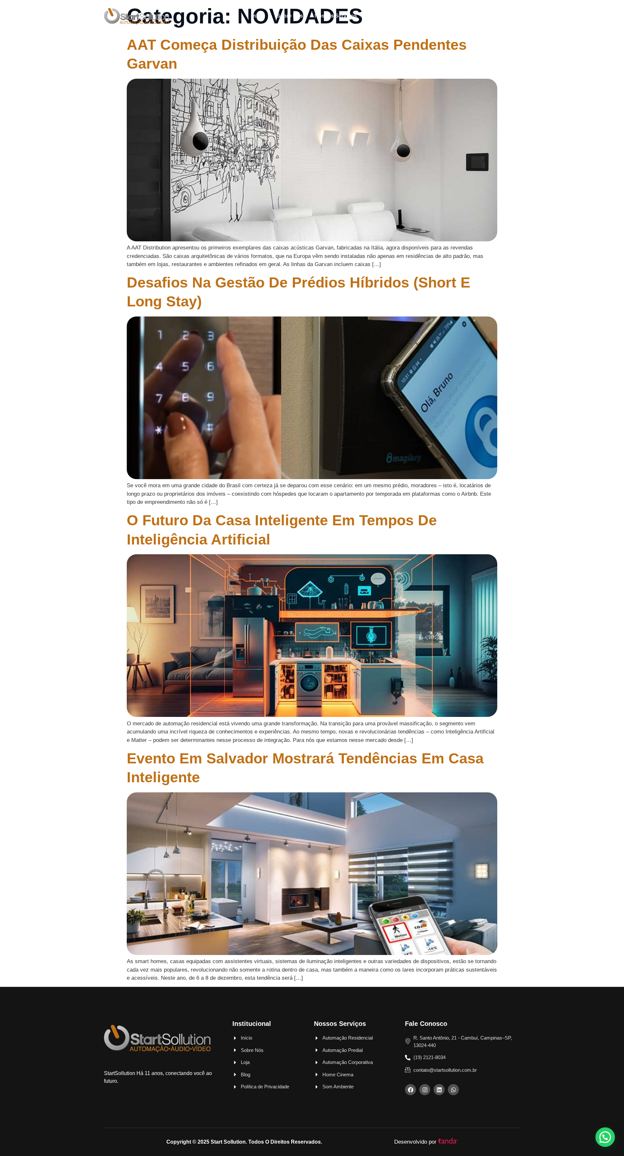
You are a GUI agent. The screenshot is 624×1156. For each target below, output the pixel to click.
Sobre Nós (290, 16)
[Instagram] (460, 17)
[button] (605, 1137)
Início (258, 16)
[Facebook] (446, 17)
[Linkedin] (475, 17)
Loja (381, 16)
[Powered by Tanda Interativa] (448, 1142)
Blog (404, 16)
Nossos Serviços (336, 16)
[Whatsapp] (489, 17)
